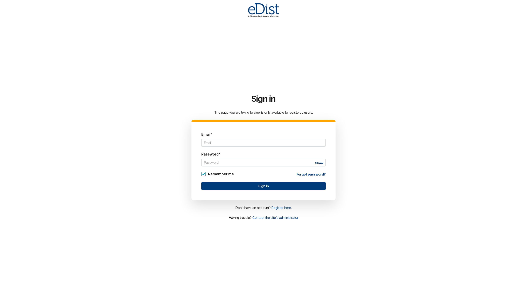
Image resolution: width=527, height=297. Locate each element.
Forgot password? (311, 174)
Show (319, 163)
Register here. (282, 208)
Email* (206, 134)
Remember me (221, 174)
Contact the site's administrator (275, 218)
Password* (210, 154)
